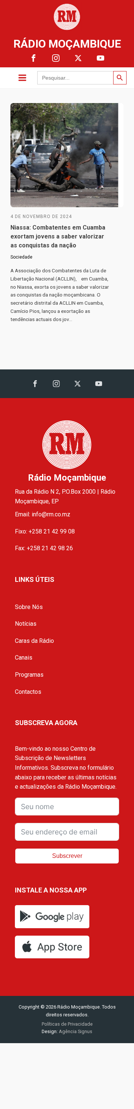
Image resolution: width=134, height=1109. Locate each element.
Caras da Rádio (34, 640)
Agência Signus (75, 1031)
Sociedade (21, 257)
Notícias (25, 623)
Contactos (28, 691)
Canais (23, 657)
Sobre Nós (29, 606)
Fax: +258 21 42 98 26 (44, 548)
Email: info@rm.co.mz (42, 514)
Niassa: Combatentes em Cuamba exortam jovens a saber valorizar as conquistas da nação (57, 236)
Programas (29, 674)
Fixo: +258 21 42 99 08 (45, 531)
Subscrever (67, 856)
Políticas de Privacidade (67, 1024)
